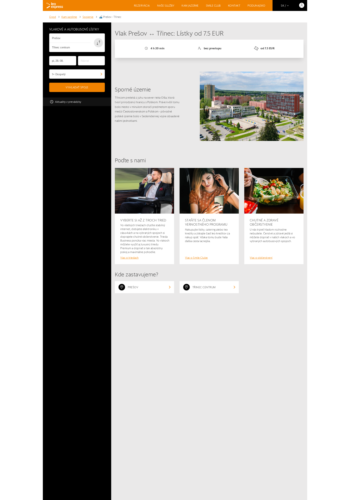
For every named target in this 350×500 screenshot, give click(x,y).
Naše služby (165, 5)
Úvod (52, 17)
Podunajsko (256, 5)
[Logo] (54, 5)
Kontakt (234, 5)
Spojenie (88, 17)
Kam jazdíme (190, 5)
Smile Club (213, 5)
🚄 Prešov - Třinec (110, 17)
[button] (98, 42)
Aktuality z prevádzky (68, 101)
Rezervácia (142, 5)
